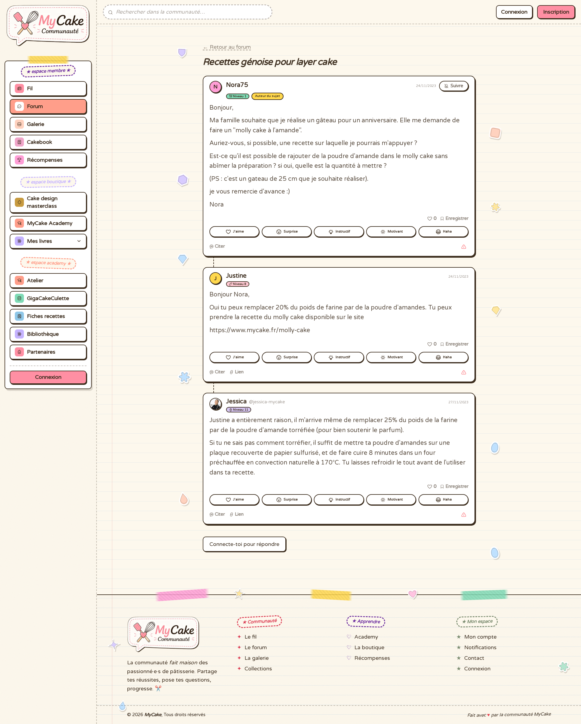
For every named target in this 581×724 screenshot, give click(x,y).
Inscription (556, 12)
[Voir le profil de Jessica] (215, 404)
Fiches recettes (46, 316)
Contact (474, 658)
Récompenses (45, 160)
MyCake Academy (49, 223)
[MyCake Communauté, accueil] (48, 26)
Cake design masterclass (42, 202)
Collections (258, 669)
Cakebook (39, 142)
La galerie (257, 658)
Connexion (48, 377)
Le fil (251, 637)
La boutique (369, 647)
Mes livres (39, 241)
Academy (366, 637)
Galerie (35, 124)
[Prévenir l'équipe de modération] (463, 246)
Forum (35, 106)
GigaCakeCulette (48, 298)
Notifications (480, 647)
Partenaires (41, 352)
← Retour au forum (227, 47)
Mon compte (480, 637)
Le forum (256, 647)
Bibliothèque (43, 334)
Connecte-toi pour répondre (244, 544)
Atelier (35, 280)
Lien (239, 372)
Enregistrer (456, 218)
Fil (30, 88)
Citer (219, 246)
